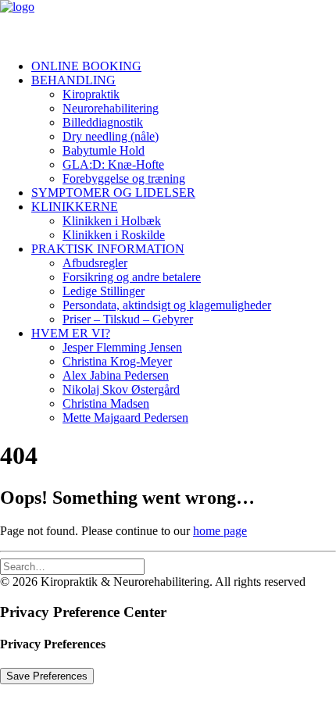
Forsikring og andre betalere (132, 277)
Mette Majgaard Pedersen (125, 417)
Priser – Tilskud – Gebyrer (128, 319)
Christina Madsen (106, 403)
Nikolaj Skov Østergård (121, 389)
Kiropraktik (91, 94)
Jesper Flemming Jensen (122, 347)
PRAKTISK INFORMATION (107, 248)
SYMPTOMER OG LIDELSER (113, 192)
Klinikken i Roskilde (114, 234)
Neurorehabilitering (111, 108)
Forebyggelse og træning (124, 178)
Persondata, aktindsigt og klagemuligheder (167, 305)
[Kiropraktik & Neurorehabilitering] (168, 23)
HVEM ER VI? (70, 333)
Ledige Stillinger (104, 291)
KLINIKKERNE (74, 206)
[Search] (72, 566)
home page (220, 530)
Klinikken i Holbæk (112, 220)
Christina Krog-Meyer (117, 361)
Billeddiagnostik (103, 122)
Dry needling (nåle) (111, 136)
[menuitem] (183, 66)
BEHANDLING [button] (73, 80)
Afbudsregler (95, 262)
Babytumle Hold (104, 150)
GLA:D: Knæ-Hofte (113, 164)
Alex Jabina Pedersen (116, 375)
